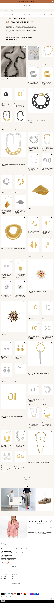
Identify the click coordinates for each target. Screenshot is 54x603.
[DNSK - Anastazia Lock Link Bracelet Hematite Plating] (40, 103)
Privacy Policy (3, 578)
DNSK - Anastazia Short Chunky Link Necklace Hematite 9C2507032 (5, 126)
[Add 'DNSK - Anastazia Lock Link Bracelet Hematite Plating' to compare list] (51, 90)
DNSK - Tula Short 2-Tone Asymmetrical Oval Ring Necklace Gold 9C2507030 (47, 62)
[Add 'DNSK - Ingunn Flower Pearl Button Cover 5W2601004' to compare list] (51, 260)
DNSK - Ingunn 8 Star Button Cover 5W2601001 (10, 332)
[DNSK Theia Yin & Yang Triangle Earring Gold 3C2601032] (47, 223)
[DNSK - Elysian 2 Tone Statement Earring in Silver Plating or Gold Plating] (6, 458)
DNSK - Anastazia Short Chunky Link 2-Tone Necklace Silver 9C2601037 (47, 148)
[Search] (50, 6)
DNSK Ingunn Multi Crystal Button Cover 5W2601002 (6, 296)
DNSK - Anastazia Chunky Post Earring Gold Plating (19, 106)
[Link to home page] (5, 543)
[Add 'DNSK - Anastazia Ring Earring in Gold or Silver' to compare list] (24, 452)
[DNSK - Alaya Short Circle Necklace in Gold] (6, 437)
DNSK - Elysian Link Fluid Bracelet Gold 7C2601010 (20, 190)
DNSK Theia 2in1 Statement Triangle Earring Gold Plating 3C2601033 (33, 253)
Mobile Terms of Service (5, 581)
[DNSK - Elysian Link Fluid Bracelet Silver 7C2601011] (6, 182)
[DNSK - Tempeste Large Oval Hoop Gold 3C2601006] (33, 308)
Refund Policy (3, 576)
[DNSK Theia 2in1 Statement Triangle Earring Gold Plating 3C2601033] (33, 245)
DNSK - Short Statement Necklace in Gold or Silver (46, 425)
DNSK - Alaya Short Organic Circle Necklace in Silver (20, 446)
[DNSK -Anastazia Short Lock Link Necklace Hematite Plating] (20, 118)
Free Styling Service (16, 583)
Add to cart (16, 504)
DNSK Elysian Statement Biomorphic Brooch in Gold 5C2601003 (40, 206)
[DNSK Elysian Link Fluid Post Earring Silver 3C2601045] (47, 160)
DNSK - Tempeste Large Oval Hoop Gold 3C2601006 (33, 316)
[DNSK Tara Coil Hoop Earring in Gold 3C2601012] (33, 223)
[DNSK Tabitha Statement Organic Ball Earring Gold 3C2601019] (20, 348)
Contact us (14, 569)
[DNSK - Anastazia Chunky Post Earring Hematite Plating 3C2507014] (6, 95)
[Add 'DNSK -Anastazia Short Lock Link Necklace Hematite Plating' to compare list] (24, 112)
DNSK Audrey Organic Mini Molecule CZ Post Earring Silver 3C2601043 (6, 275)
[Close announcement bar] (52, 1)
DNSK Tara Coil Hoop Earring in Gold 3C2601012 (33, 232)
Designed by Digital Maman (12, 596)
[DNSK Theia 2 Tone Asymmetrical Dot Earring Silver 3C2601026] (47, 245)
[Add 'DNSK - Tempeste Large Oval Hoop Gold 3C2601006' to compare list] (38, 302)
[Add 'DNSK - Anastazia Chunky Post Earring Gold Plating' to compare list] (24, 90)
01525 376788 (7, 556)
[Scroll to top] (51, 599)
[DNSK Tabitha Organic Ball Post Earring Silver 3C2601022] (6, 348)
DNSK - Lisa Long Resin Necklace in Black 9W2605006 (11, 78)
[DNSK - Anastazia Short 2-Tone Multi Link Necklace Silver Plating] (33, 414)
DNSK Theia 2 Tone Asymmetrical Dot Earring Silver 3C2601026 (46, 253)
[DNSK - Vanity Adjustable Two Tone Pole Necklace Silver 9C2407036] (20, 370)
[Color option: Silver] (16, 466)
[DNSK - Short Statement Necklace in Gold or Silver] (47, 414)
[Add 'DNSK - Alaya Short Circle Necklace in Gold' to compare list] (11, 432)
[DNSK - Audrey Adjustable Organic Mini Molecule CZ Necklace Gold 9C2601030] (20, 266)
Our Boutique (14, 574)
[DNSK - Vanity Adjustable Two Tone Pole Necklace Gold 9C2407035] (40, 356)
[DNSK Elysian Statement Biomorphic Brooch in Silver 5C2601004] (20, 202)
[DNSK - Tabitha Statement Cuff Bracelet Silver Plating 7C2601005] (33, 74)
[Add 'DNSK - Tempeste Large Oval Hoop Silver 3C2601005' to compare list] (51, 302)
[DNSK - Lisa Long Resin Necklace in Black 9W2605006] (13, 61)
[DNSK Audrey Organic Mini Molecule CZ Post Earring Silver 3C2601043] (6, 266)
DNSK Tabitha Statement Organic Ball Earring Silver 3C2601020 (6, 379)
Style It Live (14, 581)
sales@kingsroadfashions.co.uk (8, 558)
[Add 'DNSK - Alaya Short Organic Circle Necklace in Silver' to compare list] (24, 432)
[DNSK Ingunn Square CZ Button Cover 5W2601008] (20, 287)
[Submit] (51, 527)
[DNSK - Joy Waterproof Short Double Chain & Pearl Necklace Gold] (40, 445)
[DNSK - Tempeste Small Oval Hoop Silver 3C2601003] (47, 328)
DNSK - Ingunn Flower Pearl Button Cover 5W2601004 (38, 291)
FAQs (13, 578)
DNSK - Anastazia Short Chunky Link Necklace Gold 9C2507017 (13, 164)
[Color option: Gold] (42, 399)
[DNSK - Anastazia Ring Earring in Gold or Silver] (20, 458)
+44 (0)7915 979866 (10, 559)
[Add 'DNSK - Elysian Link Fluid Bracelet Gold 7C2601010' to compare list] (24, 176)
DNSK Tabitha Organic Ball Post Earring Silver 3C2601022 (6, 357)
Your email (31, 527)
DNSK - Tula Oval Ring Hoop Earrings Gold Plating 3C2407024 (13, 416)
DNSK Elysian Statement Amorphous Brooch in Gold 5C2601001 (13, 248)
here (16, 39)
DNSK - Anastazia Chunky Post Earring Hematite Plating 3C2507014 (6, 104)
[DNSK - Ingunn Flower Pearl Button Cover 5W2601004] (40, 274)
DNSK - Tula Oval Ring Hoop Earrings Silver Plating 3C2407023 (33, 400)
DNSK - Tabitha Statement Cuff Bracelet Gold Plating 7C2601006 (46, 83)
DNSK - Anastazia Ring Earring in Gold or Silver (20, 468)
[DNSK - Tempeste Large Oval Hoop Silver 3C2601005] (47, 308)
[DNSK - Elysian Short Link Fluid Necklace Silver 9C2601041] (33, 160)
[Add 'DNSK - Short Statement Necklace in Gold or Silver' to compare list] (51, 408)
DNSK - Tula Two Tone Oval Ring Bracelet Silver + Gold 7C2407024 (47, 402)
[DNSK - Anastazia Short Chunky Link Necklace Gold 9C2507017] (13, 147)
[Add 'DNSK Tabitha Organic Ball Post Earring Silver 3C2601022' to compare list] (11, 343)
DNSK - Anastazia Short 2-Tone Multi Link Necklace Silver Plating (33, 425)
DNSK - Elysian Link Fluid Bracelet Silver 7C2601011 (6, 190)
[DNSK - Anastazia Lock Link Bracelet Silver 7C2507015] (33, 139)
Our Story (14, 572)
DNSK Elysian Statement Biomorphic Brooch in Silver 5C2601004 (20, 211)
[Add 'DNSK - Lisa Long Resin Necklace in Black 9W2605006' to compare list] (24, 47)
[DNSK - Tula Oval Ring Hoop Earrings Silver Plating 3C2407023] (33, 391)
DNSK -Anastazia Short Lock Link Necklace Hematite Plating (20, 126)
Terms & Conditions (5, 572)
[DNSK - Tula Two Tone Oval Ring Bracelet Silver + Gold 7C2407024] (47, 391)
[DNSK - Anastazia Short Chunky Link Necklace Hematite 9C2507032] (6, 118)
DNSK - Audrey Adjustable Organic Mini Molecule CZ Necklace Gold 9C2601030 (20, 275)
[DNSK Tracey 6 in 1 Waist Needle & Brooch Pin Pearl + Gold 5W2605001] (33, 53)
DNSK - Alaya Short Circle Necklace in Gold (6, 446)
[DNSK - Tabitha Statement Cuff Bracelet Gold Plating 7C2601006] (47, 74)
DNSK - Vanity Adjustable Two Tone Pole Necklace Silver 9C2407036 (20, 379)
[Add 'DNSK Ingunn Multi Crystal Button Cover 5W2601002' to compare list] (11, 282)
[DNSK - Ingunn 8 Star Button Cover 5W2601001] (13, 316)
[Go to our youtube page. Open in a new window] (8, 562)
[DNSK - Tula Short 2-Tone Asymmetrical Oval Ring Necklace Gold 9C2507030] (47, 53)
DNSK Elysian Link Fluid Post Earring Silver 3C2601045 (47, 169)
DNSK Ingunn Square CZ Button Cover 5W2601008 (20, 296)
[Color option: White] (16, 104)
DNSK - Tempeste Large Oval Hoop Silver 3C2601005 (47, 316)
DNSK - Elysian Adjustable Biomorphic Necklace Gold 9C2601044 (6, 211)
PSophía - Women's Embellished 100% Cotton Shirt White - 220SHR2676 (18, 499)
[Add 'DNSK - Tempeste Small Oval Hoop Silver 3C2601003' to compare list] (51, 322)
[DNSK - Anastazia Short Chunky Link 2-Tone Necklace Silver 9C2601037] (47, 139)
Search (2, 569)
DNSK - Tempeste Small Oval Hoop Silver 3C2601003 (47, 337)
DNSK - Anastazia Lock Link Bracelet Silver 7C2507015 (33, 148)
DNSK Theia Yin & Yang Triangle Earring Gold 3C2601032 (46, 232)
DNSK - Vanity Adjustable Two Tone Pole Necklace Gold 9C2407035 (38, 374)
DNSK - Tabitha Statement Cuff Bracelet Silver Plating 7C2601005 (33, 83)
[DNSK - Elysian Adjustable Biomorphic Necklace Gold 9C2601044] (6, 202)
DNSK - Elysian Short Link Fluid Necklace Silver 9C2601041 (33, 169)
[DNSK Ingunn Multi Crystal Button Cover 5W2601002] (6, 287)
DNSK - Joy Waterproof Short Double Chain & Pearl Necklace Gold (40, 462)
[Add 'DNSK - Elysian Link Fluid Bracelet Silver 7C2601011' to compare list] (11, 176)
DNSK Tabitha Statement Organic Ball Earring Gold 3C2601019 (19, 357)
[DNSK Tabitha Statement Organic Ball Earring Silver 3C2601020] (6, 370)
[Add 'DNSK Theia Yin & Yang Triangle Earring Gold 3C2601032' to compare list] (51, 218)
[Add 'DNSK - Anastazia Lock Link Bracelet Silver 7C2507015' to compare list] (38, 133)
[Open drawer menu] (1, 6)
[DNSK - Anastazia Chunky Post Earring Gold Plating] (20, 95)
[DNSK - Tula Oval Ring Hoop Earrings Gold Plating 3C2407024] (13, 399)
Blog (13, 576)
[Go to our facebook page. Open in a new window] (2, 562)
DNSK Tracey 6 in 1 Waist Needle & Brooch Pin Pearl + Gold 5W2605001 (33, 62)
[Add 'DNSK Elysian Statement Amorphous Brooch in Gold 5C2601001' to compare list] (24, 218)
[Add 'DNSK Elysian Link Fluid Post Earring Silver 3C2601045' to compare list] (51, 155)
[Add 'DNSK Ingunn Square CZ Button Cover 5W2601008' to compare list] (24, 282)
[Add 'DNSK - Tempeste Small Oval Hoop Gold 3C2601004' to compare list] (38, 322)
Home (3, 10)
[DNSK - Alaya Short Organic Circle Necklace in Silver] (20, 437)
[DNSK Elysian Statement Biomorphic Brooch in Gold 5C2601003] (40, 190)
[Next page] (29, 478)
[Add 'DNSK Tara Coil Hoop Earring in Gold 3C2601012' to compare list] (38, 218)
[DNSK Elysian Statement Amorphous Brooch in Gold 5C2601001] (13, 231)
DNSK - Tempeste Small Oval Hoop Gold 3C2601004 (33, 337)
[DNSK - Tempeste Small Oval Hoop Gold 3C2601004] (33, 328)
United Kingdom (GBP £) (7, 589)
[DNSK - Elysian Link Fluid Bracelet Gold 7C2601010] (20, 182)
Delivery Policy (4, 574)
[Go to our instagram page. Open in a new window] (5, 562)
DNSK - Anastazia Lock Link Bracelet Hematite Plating (38, 120)
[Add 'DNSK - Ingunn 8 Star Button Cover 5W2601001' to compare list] (24, 302)
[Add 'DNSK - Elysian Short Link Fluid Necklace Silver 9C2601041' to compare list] (38, 155)
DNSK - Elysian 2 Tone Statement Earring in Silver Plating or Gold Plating (6, 468)
